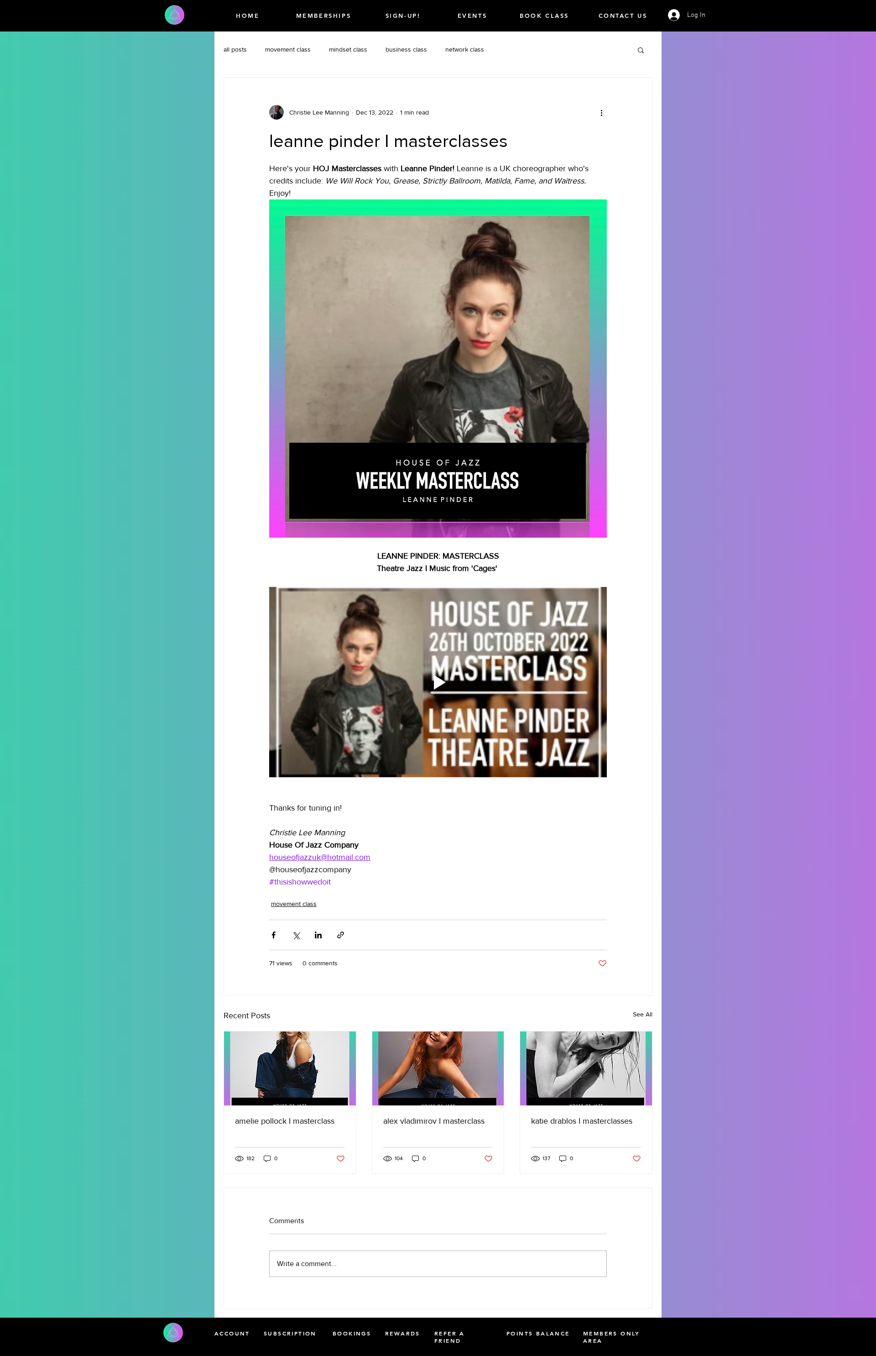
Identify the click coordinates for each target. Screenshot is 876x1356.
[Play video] (438, 682)
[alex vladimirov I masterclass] (438, 1068)
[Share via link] (340, 935)
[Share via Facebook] (273, 935)
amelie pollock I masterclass (284, 1121)
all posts (235, 49)
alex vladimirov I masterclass (434, 1121)
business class (406, 49)
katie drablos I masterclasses (581, 1121)
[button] (640, 49)
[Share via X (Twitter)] (296, 935)
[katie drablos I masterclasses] (586, 1068)
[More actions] (601, 112)
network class (464, 49)
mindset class (348, 49)
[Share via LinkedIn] (318, 935)
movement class (288, 49)
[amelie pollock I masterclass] (290, 1068)
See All (642, 1014)
